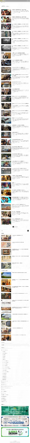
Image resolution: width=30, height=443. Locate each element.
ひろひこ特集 (4, 374)
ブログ (3, 389)
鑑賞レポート (4, 401)
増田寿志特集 (4, 379)
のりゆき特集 (5, 373)
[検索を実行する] (28, 230)
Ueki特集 (4, 357)
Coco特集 (4, 351)
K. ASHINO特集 (5, 353)
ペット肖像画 (4, 391)
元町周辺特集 (4, 396)
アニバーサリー (5, 381)
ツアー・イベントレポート (6, 387)
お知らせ (4, 382)
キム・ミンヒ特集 (5, 365)
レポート (4, 393)
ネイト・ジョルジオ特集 (6, 371)
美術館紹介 (4, 398)
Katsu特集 (4, 354)
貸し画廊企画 (4, 399)
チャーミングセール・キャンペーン (7, 386)
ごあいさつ (4, 384)
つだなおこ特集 (5, 370)
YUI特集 (4, 359)
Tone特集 (4, 356)
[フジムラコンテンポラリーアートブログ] (3, 1)
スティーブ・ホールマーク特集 (7, 368)
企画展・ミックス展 (5, 394)
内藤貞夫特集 (5, 376)
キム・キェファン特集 (6, 362)
